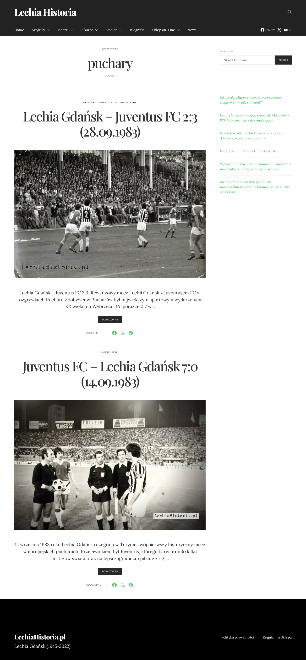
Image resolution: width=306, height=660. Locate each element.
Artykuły (38, 30)
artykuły (89, 102)
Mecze (62, 30)
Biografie (137, 30)
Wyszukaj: (227, 51)
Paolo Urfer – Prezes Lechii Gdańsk (248, 151)
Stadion (112, 30)
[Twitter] (279, 30)
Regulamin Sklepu (277, 637)
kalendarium (107, 102)
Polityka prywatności (237, 637)
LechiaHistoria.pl (40, 636)
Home (19, 30)
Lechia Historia (45, 12)
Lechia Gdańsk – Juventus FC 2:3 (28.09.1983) (110, 123)
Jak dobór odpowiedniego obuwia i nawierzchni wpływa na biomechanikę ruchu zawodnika (254, 187)
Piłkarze (86, 30)
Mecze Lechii (128, 102)
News (191, 30)
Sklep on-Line (163, 30)
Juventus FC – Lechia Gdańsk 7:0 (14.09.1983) (109, 373)
